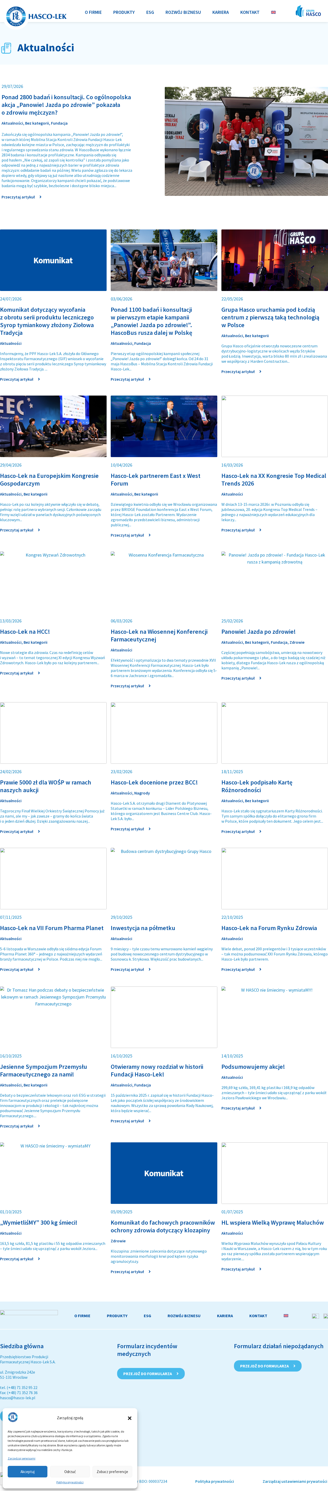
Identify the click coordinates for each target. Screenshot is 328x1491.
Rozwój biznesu (184, 1315)
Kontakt (258, 1315)
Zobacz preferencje (112, 1471)
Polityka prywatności (70, 1482)
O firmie (82, 1315)
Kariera (225, 1315)
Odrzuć (70, 1471)
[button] (129, 1418)
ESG (147, 1315)
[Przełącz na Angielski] (273, 12)
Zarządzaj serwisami (21, 1458)
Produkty (117, 1315)
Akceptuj (27, 1471)
